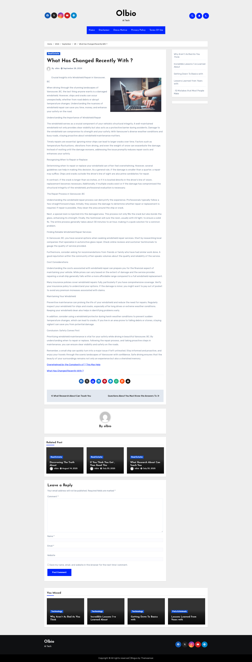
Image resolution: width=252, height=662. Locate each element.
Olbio (126, 14)
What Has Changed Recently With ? (90, 61)
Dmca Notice (120, 30)
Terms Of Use (156, 30)
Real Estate (53, 53)
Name (50, 536)
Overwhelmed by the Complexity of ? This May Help (73, 364)
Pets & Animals (179, 611)
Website (51, 555)
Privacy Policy (138, 30)
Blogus (134, 658)
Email (50, 546)
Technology (56, 611)
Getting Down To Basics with (188, 74)
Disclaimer (104, 30)
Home (92, 30)
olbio (57, 68)
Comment (53, 496)
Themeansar (147, 658)
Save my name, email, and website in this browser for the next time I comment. (89, 565)
